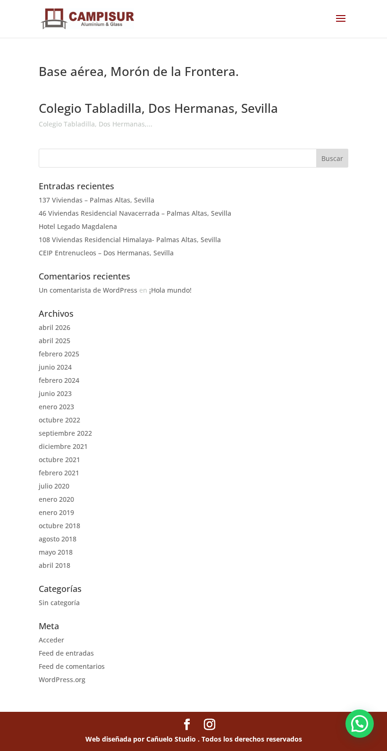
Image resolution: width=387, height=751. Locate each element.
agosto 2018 (57, 538)
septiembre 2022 (65, 433)
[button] (359, 723)
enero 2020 (56, 499)
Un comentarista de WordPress (88, 290)
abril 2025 (54, 340)
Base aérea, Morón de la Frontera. (139, 71)
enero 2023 (56, 406)
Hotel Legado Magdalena (78, 226)
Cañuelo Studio (172, 738)
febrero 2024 (59, 380)
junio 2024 (55, 367)
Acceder (51, 639)
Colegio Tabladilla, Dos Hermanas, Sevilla (158, 108)
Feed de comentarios (72, 666)
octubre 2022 (59, 419)
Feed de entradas (66, 653)
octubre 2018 (59, 525)
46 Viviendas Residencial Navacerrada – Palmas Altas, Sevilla (135, 213)
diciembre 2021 (63, 446)
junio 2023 (55, 393)
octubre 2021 (59, 459)
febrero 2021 (59, 472)
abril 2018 (54, 565)
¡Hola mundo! (170, 290)
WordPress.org (62, 679)
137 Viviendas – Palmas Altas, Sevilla (96, 199)
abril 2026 (54, 327)
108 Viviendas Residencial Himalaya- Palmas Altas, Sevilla (130, 239)
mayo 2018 (56, 552)
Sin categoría (59, 602)
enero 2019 (56, 512)
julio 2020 (54, 485)
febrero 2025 (59, 353)
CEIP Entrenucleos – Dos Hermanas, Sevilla (106, 252)
